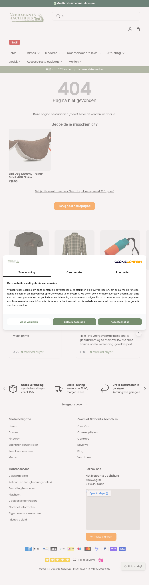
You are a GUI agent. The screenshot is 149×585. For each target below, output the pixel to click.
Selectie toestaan (74, 321)
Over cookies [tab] (74, 272)
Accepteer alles (120, 321)
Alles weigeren (29, 321)
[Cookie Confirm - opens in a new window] (128, 262)
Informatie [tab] (122, 272)
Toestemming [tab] (27, 272)
